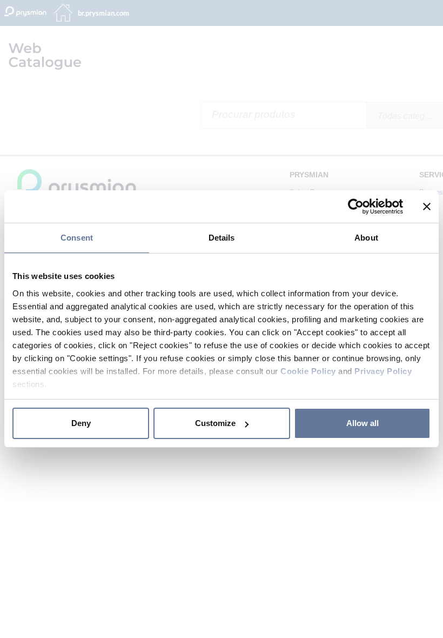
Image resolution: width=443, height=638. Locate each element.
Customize (215, 423)
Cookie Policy (308, 371)
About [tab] (366, 237)
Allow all (362, 423)
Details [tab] (222, 237)
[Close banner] (427, 206)
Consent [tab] (77, 237)
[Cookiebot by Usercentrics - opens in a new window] (355, 206)
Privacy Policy (383, 371)
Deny (81, 423)
